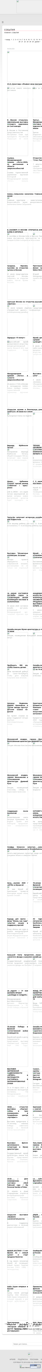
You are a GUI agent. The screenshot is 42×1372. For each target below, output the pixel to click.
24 (30, 42)
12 (34, 39)
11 (31, 39)
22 (25, 42)
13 (37, 39)
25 (33, 42)
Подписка (23, 1359)
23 (27, 42)
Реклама (34, 1359)
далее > (37, 42)
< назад (7, 39)
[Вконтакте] (30, 1356)
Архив (12, 1359)
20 (19, 42)
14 (39, 39)
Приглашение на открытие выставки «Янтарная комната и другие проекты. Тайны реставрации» (17, 1326)
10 (29, 39)
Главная (7, 33)
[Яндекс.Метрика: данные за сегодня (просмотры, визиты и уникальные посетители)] (25, 1366)
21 (22, 42)
